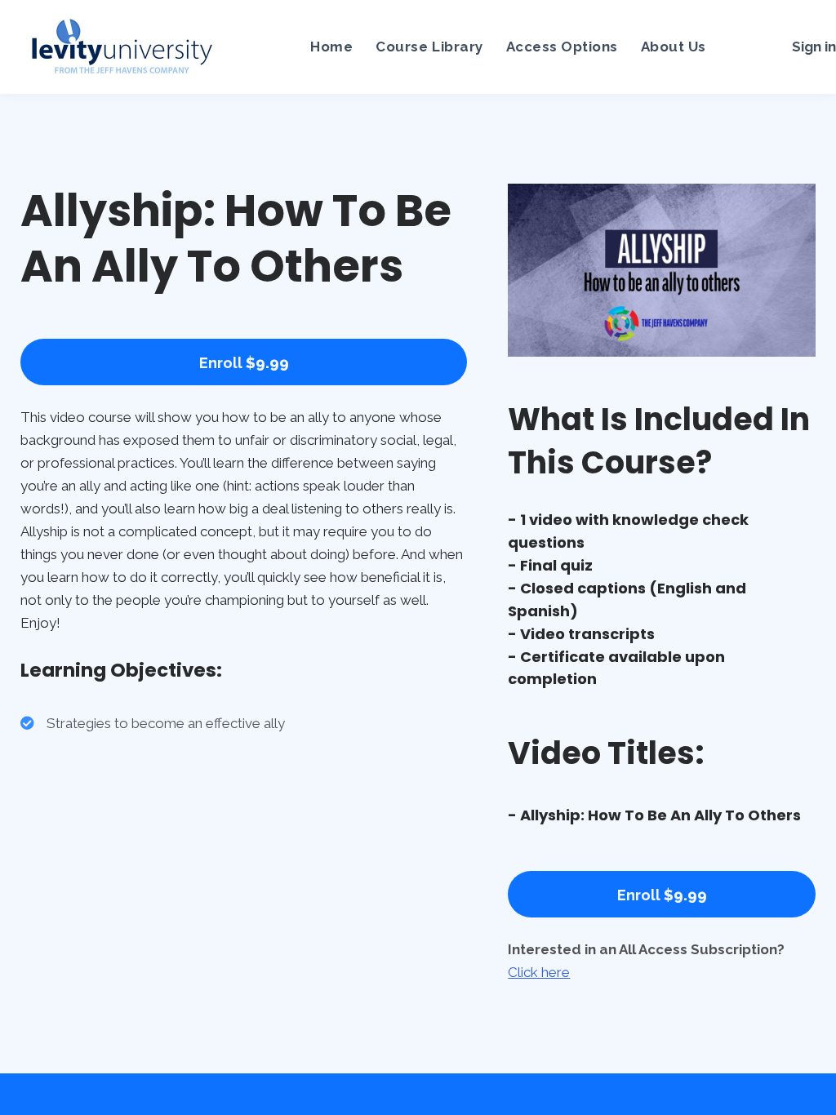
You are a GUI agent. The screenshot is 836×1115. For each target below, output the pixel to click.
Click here (539, 972)
